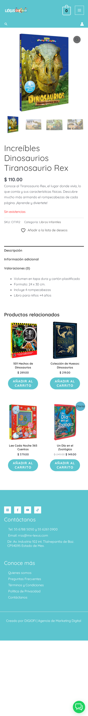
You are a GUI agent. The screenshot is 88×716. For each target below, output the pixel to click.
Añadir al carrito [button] (23, 383)
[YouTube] (27, 509)
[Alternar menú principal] (79, 10)
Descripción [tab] (13, 250)
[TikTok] (37, 509)
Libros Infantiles (50, 222)
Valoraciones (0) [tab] (17, 268)
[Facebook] (17, 509)
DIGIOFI (30, 621)
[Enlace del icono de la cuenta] (82, 24)
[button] (6, 24)
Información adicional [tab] (21, 259)
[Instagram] (7, 509)
